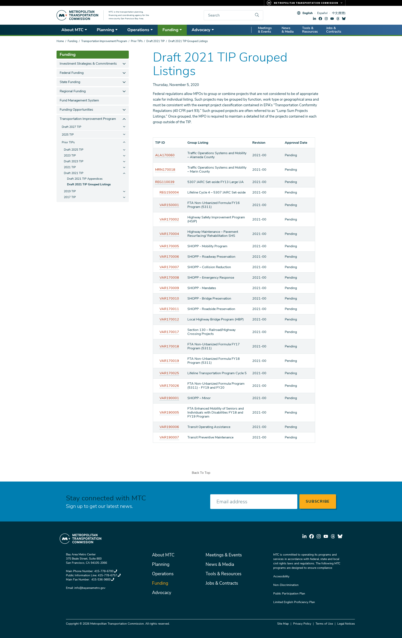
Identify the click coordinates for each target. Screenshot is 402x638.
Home (60, 41)
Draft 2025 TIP (73, 150)
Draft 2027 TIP (71, 127)
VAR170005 (169, 246)
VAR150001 (169, 205)
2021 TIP (70, 167)
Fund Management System (79, 100)
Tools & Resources (310, 30)
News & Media (288, 30)
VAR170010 (169, 298)
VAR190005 (169, 412)
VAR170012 (169, 319)
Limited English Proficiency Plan (294, 602)
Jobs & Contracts (333, 30)
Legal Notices (346, 624)
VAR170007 (169, 267)
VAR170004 (169, 234)
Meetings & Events (265, 30)
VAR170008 (169, 277)
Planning (105, 30)
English (308, 13)
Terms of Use (324, 624)
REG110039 (164, 182)
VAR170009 (169, 288)
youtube (332, 18)
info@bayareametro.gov (89, 588)
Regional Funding (73, 91)
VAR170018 (169, 346)
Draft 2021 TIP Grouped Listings (89, 184)
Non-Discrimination (286, 585)
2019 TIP (70, 191)
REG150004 (169, 192)
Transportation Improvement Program (104, 41)
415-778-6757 (107, 575)
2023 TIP (70, 156)
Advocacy (201, 30)
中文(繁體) (338, 13)
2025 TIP (68, 135)
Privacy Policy (302, 624)
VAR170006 (169, 256)
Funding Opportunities (76, 109)
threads (338, 18)
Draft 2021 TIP (155, 41)
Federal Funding (72, 72)
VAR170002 (169, 219)
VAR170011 (169, 309)
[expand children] (124, 64)
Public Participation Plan (289, 594)
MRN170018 (165, 169)
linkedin (314, 18)
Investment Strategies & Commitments (88, 63)
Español (322, 13)
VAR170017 (169, 332)
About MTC (72, 30)
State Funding (70, 82)
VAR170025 (169, 373)
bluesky (343, 18)
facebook (320, 18)
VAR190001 (169, 398)
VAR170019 (169, 361)
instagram (326, 18)
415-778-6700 (103, 571)
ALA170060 (165, 155)
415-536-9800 (100, 580)
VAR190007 (169, 437)
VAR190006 (169, 427)
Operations (138, 30)
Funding (170, 30)
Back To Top (201, 472)
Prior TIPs (137, 41)
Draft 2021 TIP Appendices (85, 179)
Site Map (283, 624)
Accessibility (281, 576)
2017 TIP (70, 197)
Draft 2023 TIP (73, 161)
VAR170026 (169, 385)
